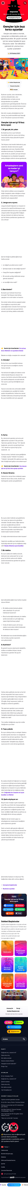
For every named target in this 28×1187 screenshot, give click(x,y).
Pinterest (20, 905)
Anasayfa (10, 1008)
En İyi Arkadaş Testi (7, 1076)
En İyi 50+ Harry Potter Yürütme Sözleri (12, 1102)
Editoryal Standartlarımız (8, 1160)
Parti (3, 1049)
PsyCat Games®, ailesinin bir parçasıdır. (13, 1177)
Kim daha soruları (6, 1058)
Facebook (10, 905)
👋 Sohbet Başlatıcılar (14, 82)
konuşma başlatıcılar (10, 885)
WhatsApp (21, 909)
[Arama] (25, 3)
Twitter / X (9, 909)
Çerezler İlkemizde (6, 1170)
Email (19, 913)
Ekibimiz (3, 1157)
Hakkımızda (4, 1150)
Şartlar (3, 1163)
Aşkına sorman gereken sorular (10, 1099)
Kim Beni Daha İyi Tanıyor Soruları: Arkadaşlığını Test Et (11, 1110)
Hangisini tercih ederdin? (8, 1063)
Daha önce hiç (5, 1055)
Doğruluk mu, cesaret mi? (8, 1052)
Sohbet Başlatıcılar (13, 1011)
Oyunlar (4, 1072)
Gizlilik (3, 1167)
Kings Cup (4, 1066)
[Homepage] (2, 2)
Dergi (18, 1008)
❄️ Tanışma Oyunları (13, 86)
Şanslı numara (5, 1081)
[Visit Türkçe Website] (9, 1127)
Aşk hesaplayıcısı (6, 1090)
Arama (5, 1039)
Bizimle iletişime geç (7, 1153)
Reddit (11, 913)
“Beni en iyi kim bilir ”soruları (9, 1118)
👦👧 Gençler (14, 89)
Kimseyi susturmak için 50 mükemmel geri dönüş (12, 1105)
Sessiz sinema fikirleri (7, 1061)
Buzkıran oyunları (9, 888)
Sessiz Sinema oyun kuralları (14, 546)
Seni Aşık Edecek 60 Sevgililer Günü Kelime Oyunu (12, 1114)
